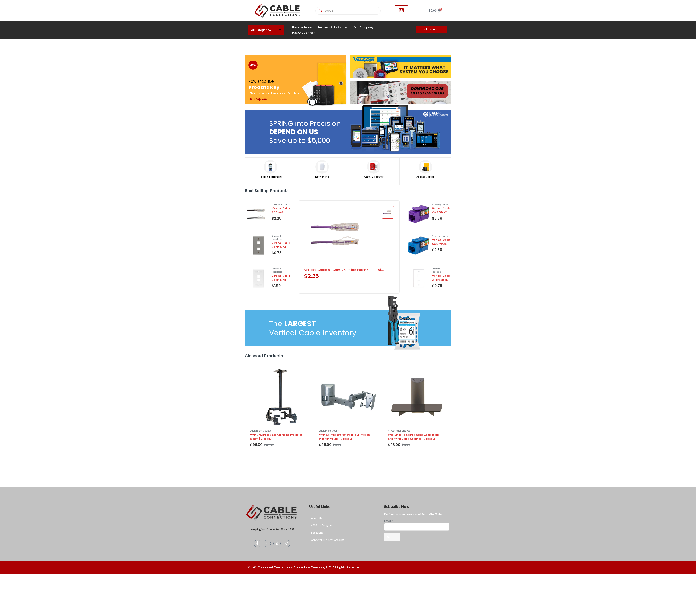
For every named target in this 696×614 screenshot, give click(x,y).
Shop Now (260, 99)
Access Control (425, 176)
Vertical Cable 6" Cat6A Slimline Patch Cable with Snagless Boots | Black (281, 211)
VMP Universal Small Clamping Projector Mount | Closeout (276, 436)
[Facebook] (257, 543)
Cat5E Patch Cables (281, 204)
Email (388, 521)
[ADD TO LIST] (283, 227)
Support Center (302, 32)
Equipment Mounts (260, 430)
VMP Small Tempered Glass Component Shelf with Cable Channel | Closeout (413, 436)
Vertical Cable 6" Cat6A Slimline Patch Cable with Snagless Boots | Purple (344, 270)
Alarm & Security (374, 176)
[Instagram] (277, 543)
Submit (392, 537)
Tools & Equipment (270, 176)
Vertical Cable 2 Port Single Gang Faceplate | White (441, 278)
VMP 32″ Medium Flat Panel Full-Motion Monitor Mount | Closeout (344, 436)
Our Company (364, 27)
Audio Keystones (440, 204)
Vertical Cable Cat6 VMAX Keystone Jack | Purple (441, 211)
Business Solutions (331, 27)
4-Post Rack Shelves (399, 430)
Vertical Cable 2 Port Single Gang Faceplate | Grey (281, 245)
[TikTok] (286, 543)
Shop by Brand (302, 27)
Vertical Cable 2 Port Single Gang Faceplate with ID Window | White (281, 278)
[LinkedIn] (267, 543)
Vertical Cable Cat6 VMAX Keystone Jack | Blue (441, 242)
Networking (322, 176)
